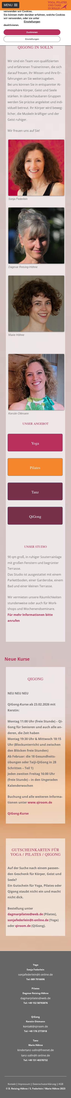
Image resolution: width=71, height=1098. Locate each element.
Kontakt (12, 1084)
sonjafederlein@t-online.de (28, 920)
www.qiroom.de (40, 802)
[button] (10, 5)
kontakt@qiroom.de (35, 1026)
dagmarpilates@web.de (25, 914)
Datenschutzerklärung (44, 1084)
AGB (61, 1084)
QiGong (35, 516)
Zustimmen (32, 32)
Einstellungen (32, 21)
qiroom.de (23, 926)
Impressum (24, 1084)
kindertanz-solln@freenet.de (35, 1050)
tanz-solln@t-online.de (35, 1055)
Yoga (35, 443)
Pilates (35, 467)
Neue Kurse (17, 659)
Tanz (35, 492)
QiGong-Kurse (18, 813)
